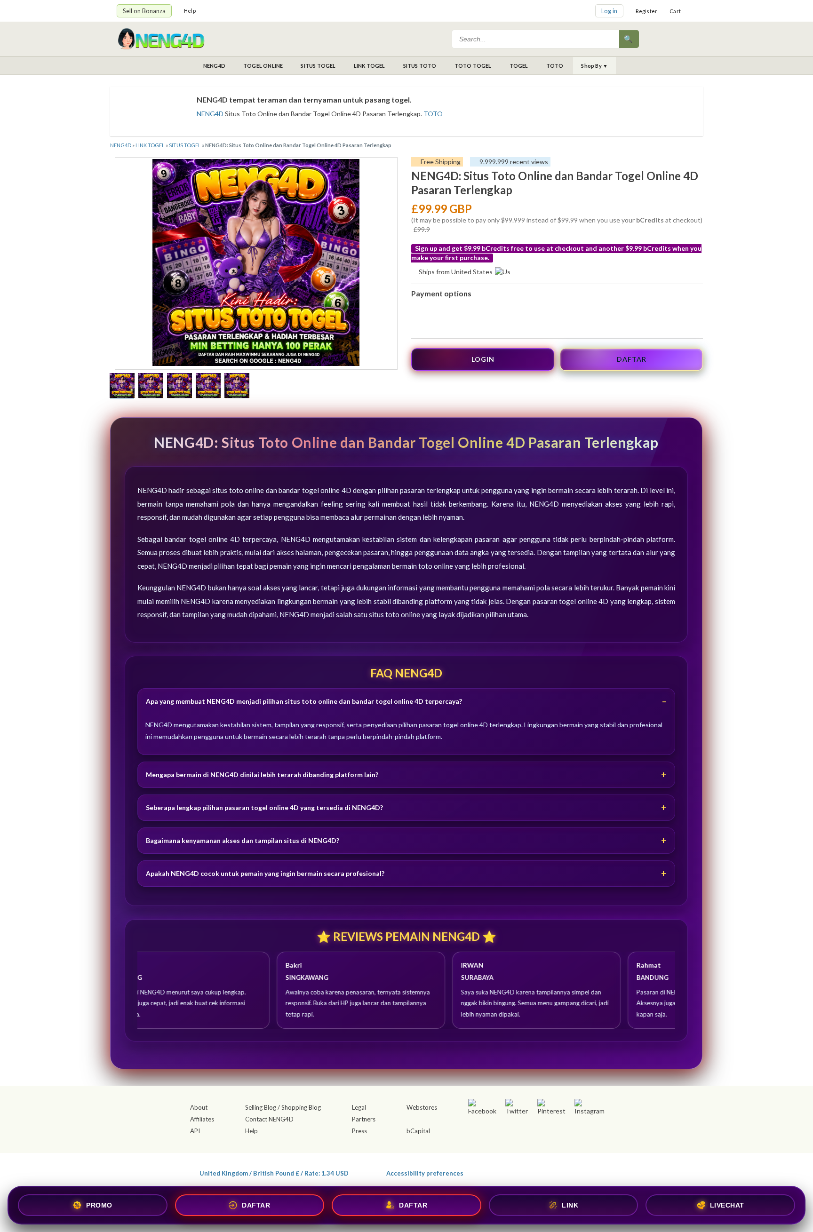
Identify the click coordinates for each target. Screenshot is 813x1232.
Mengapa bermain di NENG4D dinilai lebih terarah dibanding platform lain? (262, 775)
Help (190, 11)
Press (359, 1131)
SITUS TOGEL (318, 66)
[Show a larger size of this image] (122, 386)
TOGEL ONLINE (263, 66)
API (195, 1131)
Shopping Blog (301, 1107)
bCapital (418, 1131)
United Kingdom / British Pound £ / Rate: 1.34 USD (274, 1173)
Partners (363, 1119)
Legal (359, 1107)
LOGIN (482, 359)
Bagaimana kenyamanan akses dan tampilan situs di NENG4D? (242, 840)
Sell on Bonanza (144, 11)
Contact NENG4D (269, 1119)
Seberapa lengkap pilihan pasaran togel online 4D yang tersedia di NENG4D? (264, 807)
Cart (675, 11)
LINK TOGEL (369, 66)
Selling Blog (260, 1107)
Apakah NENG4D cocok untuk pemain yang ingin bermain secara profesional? (265, 873)
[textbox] (536, 39)
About (198, 1107)
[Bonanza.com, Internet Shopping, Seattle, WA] (559, 1171)
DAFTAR (631, 359)
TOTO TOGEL (473, 66)
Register (647, 11)
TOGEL (519, 66)
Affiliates (202, 1119)
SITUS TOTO (420, 66)
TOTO (555, 66)
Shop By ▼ (594, 66)
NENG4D (214, 66)
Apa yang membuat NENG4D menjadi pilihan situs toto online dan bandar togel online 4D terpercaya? (304, 701)
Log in (609, 11)
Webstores (421, 1107)
